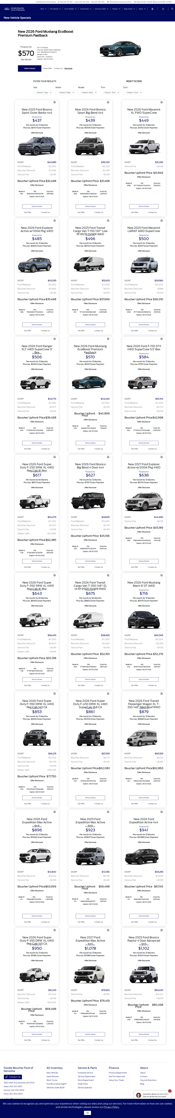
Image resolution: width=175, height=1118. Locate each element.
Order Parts (83, 1084)
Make (58, 87)
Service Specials (85, 1088)
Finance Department (118, 1073)
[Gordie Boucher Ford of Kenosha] (15, 9)
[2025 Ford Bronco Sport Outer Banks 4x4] (37, 146)
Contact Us (14, 1077)
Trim (103, 87)
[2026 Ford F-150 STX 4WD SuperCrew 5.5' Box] (144, 383)
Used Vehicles (53, 1076)
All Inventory (55, 1067)
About (144, 1067)
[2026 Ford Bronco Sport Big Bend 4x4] (90, 146)
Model (81, 87)
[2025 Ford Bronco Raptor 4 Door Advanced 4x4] (144, 974)
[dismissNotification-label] (169, 1091)
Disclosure (68, 68)
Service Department (86, 1076)
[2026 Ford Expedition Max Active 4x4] (37, 856)
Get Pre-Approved (117, 1076)
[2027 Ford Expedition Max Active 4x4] (90, 974)
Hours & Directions (148, 1080)
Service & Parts (87, 1067)
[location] (108, 2)
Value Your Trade (116, 1080)
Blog (142, 1084)
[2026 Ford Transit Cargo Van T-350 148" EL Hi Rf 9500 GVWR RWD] (90, 619)
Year (35, 87)
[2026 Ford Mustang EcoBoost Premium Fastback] (90, 383)
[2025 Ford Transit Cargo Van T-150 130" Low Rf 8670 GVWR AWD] (90, 264)
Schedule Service (85, 1073)
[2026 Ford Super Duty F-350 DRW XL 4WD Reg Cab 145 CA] (37, 974)
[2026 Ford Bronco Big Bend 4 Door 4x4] (90, 501)
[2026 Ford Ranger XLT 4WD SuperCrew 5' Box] (37, 383)
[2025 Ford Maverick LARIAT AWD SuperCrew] (144, 264)
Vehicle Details (29, 68)
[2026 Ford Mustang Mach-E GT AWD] (144, 619)
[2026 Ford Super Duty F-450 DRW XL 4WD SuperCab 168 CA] (90, 738)
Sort (125, 87)
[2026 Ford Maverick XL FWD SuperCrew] (144, 146)
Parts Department (86, 1080)
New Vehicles (52, 1073)
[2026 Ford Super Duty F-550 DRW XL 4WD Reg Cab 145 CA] (37, 738)
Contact (143, 1076)
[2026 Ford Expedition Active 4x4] (144, 856)
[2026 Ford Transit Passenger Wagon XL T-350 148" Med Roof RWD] (144, 738)
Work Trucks (52, 1080)
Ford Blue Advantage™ (57, 1084)
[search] (172, 8)
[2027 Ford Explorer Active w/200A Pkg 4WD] (144, 501)
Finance (114, 1067)
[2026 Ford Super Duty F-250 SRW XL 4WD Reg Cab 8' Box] (37, 501)
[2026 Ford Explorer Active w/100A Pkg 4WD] (37, 264)
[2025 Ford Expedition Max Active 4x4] (90, 856)
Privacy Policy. (111, 1107)
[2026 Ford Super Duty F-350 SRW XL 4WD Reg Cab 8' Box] (37, 619)
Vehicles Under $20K (56, 1088)
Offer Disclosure (37, 133)
